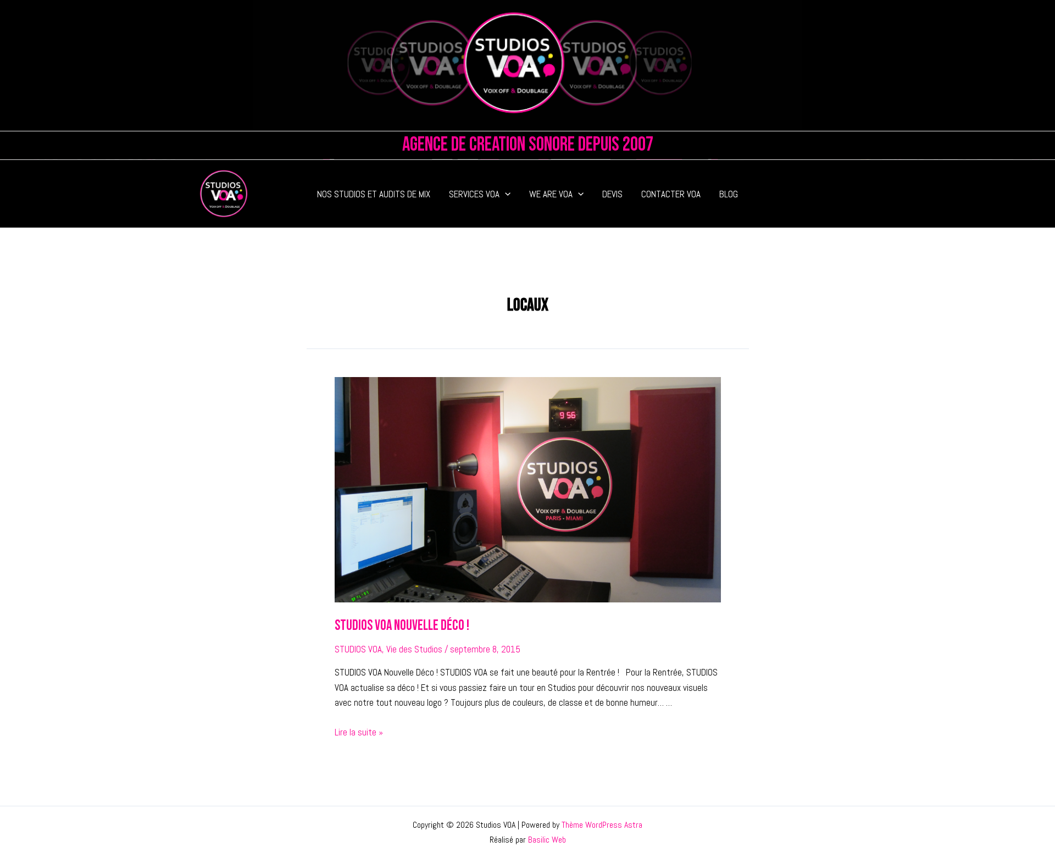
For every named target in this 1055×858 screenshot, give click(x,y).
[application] (504, 194)
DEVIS (612, 194)
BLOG (728, 194)
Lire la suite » (359, 732)
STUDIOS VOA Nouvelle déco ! (402, 625)
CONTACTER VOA (671, 194)
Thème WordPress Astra (602, 825)
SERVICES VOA (474, 194)
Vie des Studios (414, 649)
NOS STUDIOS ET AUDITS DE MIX (373, 194)
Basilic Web (547, 839)
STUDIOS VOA (358, 649)
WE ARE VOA (551, 194)
